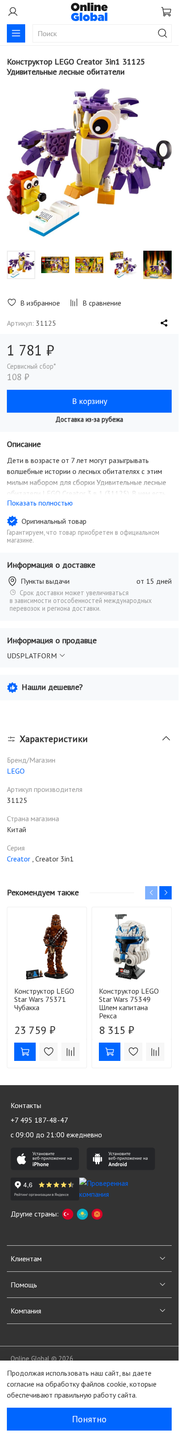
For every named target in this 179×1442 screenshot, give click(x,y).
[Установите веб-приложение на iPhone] (45, 1158)
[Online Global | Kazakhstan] (82, 1214)
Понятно (89, 1419)
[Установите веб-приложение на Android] (121, 1158)
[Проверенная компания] (113, 1189)
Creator (18, 858)
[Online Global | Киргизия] (97, 1214)
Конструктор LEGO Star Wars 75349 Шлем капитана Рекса (129, 1003)
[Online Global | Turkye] (67, 1214)
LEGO (16, 770)
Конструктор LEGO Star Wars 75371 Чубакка (44, 999)
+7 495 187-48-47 (39, 1120)
